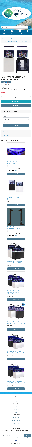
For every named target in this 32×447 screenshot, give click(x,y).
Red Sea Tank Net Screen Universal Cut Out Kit (15, 227)
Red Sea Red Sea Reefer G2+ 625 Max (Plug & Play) (15, 261)
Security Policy (16, 426)
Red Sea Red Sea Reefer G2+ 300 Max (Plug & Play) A (16, 322)
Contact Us (16, 409)
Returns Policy (16, 423)
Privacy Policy (16, 420)
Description (6, 132)
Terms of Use (16, 417)
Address (16, 412)
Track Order (16, 402)
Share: (3, 82)
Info (26, 89)
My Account (16, 399)
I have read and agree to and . (16, 437)
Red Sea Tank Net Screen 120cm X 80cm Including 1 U (15, 162)
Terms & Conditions (18, 437)
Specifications (6, 135)
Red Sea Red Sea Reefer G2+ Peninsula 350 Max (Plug (14, 197)
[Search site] (29, 27)
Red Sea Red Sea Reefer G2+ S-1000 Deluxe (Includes (14, 292)
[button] (16, 105)
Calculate (16, 125)
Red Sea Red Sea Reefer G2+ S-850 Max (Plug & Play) (16, 381)
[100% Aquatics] (16, 13)
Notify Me (16, 101)
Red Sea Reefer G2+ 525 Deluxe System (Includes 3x (15, 352)
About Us (16, 406)
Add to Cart (16, 174)
